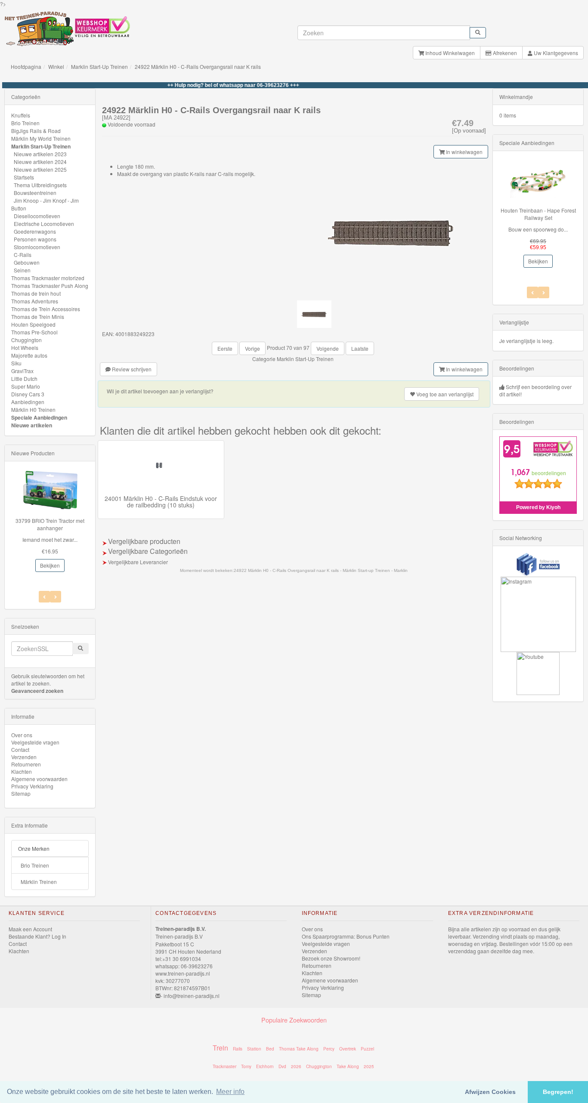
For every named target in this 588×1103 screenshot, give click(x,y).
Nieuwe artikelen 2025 (40, 169)
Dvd (282, 1066)
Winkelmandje (516, 96)
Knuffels (20, 115)
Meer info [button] (230, 1091)
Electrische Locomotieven (44, 223)
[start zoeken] (478, 32)
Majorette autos (29, 355)
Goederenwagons (35, 231)
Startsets (24, 177)
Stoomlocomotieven (37, 246)
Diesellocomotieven (37, 215)
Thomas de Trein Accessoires (45, 308)
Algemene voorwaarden (39, 778)
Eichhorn (265, 1066)
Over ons (21, 734)
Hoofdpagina (26, 66)
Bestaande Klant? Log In (37, 936)
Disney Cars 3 (27, 394)
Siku (16, 363)
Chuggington (26, 339)
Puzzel (367, 1049)
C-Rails (22, 254)
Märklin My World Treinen (41, 138)
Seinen (22, 270)
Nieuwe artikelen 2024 (40, 161)
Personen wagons (35, 239)
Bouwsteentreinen (35, 192)
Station (254, 1049)
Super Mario (25, 386)
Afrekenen (504, 52)
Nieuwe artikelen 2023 (40, 154)
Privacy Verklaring (32, 786)
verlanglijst (444, 394)
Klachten (21, 771)
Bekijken (50, 565)
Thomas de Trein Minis (37, 316)
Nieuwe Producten (33, 453)
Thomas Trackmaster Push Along (49, 285)
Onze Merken (34, 848)
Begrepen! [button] (558, 1091)
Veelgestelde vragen (35, 742)
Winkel (56, 66)
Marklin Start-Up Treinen (99, 66)
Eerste (224, 348)
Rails (237, 1049)
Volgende (327, 348)
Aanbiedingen (27, 401)
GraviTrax (22, 370)
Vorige (252, 348)
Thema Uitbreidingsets (40, 184)
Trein (220, 1048)
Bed (270, 1049)
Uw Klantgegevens (555, 52)
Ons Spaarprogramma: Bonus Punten (346, 936)
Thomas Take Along (299, 1049)
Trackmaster (224, 1066)
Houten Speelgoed (33, 324)
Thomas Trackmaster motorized (47, 277)
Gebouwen (27, 262)
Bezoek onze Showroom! (331, 958)
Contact (20, 749)
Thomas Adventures (34, 301)
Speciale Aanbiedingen (39, 417)
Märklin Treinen (39, 881)
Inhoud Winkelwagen (449, 52)
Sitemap (21, 793)
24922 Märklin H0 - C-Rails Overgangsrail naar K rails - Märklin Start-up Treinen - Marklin (321, 570)
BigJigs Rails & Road (36, 130)
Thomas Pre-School (34, 332)
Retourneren (26, 764)
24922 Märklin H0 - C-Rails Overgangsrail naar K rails (198, 66)
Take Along (348, 1066)
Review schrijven (131, 369)
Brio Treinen (25, 123)
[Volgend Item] (44, 596)
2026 (296, 1066)
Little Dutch (24, 378)
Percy (328, 1049)
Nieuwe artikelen (31, 425)
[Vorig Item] (55, 596)
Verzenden (24, 756)
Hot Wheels (24, 347)
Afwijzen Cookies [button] (490, 1091)
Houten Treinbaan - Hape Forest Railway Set (538, 214)
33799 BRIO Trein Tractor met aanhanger (49, 524)
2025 (369, 1066)
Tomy (246, 1066)
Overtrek (347, 1049)
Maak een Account (30, 929)
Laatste (359, 348)
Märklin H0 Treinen (33, 409)
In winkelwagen (464, 151)
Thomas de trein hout (36, 293)
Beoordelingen (516, 368)
